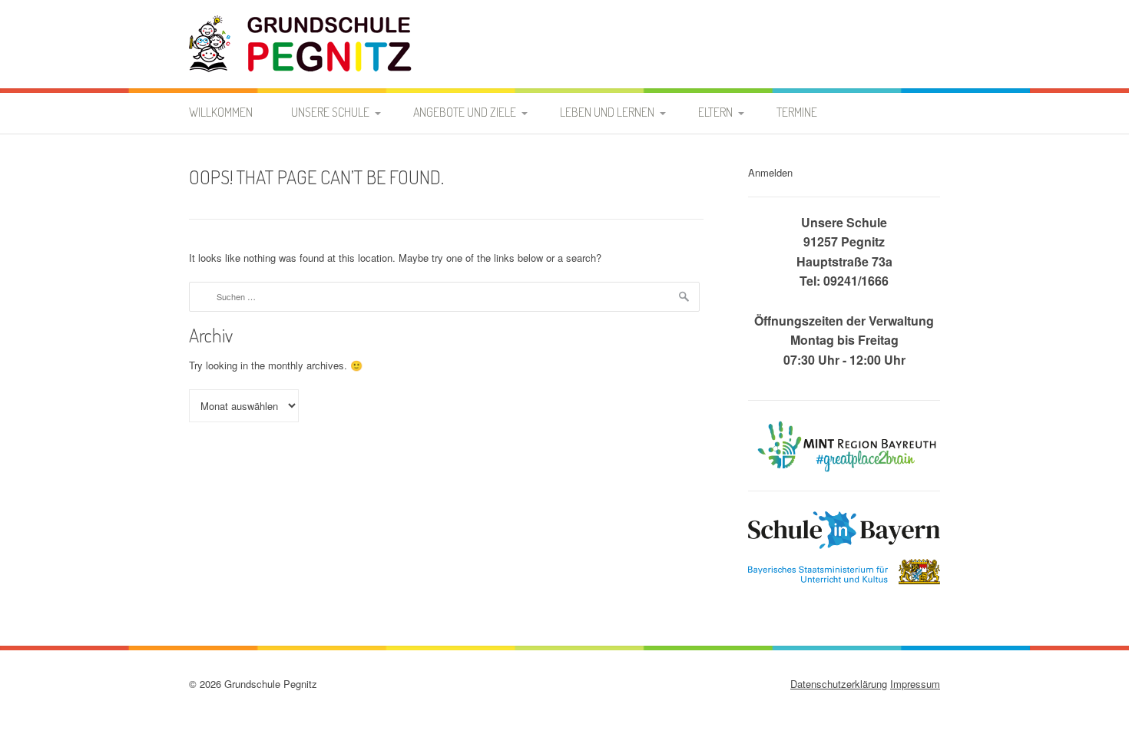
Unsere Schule (330, 112)
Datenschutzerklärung (838, 683)
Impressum (915, 683)
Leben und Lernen (607, 112)
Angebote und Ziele (464, 112)
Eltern (715, 112)
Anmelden (770, 172)
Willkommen (221, 112)
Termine (796, 112)
